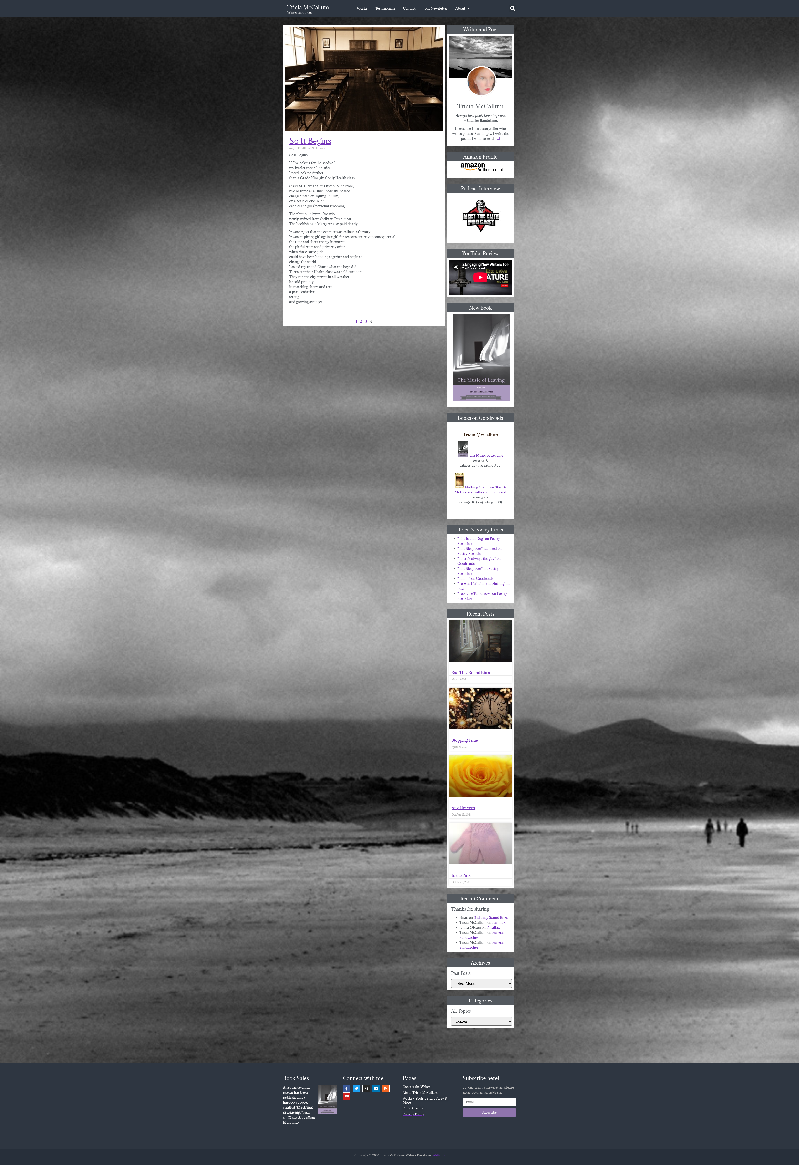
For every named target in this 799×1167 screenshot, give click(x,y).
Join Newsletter (435, 8)
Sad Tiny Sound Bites (471, 672)
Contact (409, 8)
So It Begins (310, 141)
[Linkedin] (376, 1088)
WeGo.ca (439, 1155)
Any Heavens (463, 807)
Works (362, 8)
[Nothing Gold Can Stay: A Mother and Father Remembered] (459, 487)
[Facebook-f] (346, 1088)
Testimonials (385, 8)
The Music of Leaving (486, 455)
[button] (512, 8)
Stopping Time (465, 740)
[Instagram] (366, 1088)
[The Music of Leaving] (463, 455)
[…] (497, 138)
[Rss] (386, 1088)
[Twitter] (356, 1088)
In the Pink (461, 875)
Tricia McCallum (308, 7)
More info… (292, 1122)
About (460, 8)
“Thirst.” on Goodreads (475, 578)
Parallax (499, 922)
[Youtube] (346, 1096)
